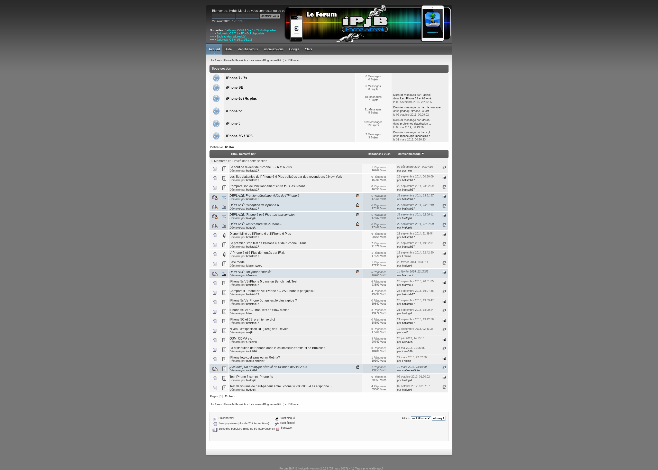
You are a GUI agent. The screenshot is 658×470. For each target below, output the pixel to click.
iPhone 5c (234, 111)
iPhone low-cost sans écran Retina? (255, 357)
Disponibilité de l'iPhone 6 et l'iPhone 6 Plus (260, 234)
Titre (234, 153)
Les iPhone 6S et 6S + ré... (416, 98)
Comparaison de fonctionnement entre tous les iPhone (268, 186)
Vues (387, 153)
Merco (425, 119)
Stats (308, 49)
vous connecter (261, 11)
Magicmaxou (254, 265)
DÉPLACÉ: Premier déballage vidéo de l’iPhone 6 (264, 196)
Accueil (214, 49)
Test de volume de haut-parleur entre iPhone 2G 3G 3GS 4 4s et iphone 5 (281, 386)
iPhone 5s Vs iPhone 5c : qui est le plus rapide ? (263, 300)
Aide (228, 49)
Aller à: (406, 418)
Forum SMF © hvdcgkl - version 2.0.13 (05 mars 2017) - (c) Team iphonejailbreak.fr (331, 468)
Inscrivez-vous (273, 49)
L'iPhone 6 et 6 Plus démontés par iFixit (257, 253)
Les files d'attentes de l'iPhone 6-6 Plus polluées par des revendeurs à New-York (286, 176)
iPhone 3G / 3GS (239, 136)
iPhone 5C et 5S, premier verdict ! (253, 319)
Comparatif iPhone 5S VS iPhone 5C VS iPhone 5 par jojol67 (272, 291)
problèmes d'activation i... (416, 123)
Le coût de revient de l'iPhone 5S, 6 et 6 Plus (261, 167)
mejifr (249, 332)
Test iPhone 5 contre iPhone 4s (251, 377)
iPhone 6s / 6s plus (241, 98)
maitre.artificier (255, 360)
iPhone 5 (233, 123)
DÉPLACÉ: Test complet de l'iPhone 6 (256, 224)
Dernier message (409, 153)
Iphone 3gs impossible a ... (416, 135)
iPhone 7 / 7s (236, 78)
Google (294, 49)
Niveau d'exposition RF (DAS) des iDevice (259, 329)
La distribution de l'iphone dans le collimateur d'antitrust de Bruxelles (277, 348)
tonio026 (251, 351)
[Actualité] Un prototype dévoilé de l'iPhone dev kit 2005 (268, 367)
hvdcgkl (426, 132)
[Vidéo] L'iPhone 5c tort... (415, 110)
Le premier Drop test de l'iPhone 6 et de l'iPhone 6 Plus (268, 243)
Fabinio (426, 94)
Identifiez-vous (247, 49)
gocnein (407, 170)
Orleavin (251, 341)
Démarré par (247, 153)
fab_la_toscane (431, 107)
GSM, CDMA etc (241, 338)
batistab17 (252, 170)
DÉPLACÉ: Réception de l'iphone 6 (254, 205)
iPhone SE (234, 87)
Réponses (374, 153)
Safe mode (237, 262)
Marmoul (251, 275)
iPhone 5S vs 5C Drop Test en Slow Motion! (260, 310)
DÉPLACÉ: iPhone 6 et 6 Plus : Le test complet (262, 215)
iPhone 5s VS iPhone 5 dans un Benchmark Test (263, 281)
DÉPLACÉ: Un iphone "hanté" (250, 272)
